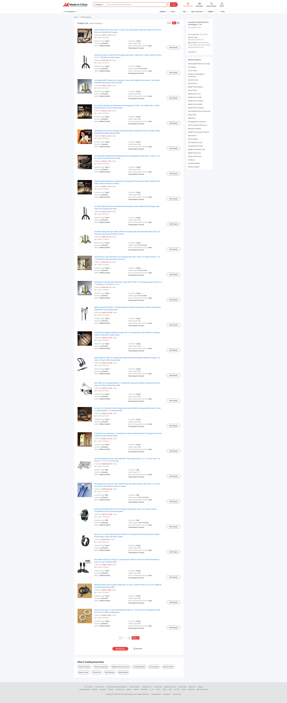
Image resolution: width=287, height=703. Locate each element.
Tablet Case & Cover (195, 156)
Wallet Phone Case (194, 153)
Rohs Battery (109, 672)
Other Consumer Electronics (197, 125)
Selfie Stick (191, 118)
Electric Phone (168, 667)
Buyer (173, 11)
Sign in (222, 6)
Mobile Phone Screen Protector (198, 132)
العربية (152, 689)
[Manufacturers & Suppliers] (75, 4)
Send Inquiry (173, 47)
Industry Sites (158, 687)
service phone (154, 667)
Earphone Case (193, 80)
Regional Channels (170, 687)
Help (184, 11)
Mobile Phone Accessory (120, 667)
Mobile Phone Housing (195, 108)
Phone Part (97, 672)
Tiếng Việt (191, 689)
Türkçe (184, 689)
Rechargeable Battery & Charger (199, 64)
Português (103, 689)
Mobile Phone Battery (195, 87)
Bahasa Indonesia (202, 689)
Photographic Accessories (197, 122)
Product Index (182, 687)
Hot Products (89, 687)
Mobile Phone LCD (194, 94)
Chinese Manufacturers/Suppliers (117, 687)
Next (135, 638)
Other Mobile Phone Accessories (199, 111)
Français (110, 689)
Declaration (166, 694)
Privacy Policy (177, 694)
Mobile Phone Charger (195, 101)
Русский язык (120, 689)
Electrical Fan (192, 83)
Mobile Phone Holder (195, 104)
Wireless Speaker (194, 167)
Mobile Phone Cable (195, 97)
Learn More (193, 52)
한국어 (158, 689)
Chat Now (138, 649)
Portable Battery (139, 667)
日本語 (165, 689)
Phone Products (84, 667)
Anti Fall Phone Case (195, 142)
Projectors (191, 160)
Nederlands (144, 689)
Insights (200, 687)
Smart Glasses (193, 139)
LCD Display (192, 67)
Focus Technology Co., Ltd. (129, 694)
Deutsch (136, 689)
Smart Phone (192, 90)
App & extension (196, 11)
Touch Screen (192, 71)
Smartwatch (192, 135)
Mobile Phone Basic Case (196, 149)
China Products (99, 687)
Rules (223, 11)
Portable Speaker (194, 163)
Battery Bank (123, 672)
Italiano (129, 689)
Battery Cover (83, 672)
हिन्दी (170, 689)
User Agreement (156, 694)
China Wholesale (134, 687)
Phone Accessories (101, 667)
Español (94, 689)
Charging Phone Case (195, 146)
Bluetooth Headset (194, 128)
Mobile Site (192, 687)
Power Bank (192, 115)
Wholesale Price (146, 687)
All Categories (70, 11)
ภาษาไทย (176, 689)
